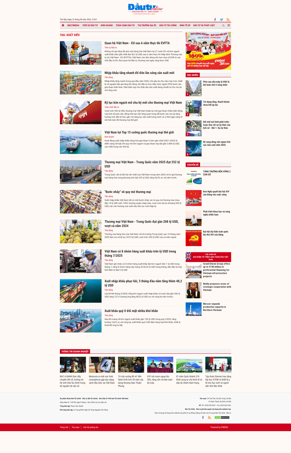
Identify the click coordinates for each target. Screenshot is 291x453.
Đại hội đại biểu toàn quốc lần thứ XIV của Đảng (215, 233)
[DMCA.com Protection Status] (222, 417)
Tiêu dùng (109, 77)
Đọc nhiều (192, 75)
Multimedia (73, 25)
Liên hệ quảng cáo (90, 427)
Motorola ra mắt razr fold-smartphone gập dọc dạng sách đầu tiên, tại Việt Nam (102, 379)
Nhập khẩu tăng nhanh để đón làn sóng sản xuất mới (139, 73)
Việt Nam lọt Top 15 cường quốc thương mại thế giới (139, 132)
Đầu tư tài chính (168, 25)
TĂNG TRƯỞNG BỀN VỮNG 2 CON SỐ (217, 173)
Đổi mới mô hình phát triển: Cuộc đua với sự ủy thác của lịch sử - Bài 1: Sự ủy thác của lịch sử (216, 124)
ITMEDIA (224, 427)
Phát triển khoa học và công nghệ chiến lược (216, 213)
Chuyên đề (193, 164)
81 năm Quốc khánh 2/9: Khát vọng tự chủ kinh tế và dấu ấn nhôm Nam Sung (189, 379)
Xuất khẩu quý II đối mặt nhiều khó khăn (131, 311)
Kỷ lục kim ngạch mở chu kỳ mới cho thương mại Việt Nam (143, 103)
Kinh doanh (107, 25)
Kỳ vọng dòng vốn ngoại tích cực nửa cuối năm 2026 (216, 143)
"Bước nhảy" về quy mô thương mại (128, 192)
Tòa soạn (75, 427)
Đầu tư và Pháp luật (204, 25)
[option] (72, 372)
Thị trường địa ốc (147, 25)
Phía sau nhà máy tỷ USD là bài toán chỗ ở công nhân (216, 83)
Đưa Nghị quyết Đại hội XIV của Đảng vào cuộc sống (216, 193)
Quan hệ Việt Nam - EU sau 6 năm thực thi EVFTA (137, 43)
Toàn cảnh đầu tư (125, 25)
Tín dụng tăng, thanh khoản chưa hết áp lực (216, 103)
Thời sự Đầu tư (90, 25)
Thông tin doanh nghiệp (75, 351)
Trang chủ (64, 427)
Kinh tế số (185, 25)
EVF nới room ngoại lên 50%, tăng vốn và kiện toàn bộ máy (159, 379)
